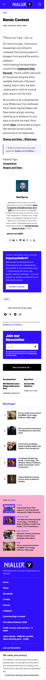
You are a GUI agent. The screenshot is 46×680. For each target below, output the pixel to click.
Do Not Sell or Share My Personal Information (22, 675)
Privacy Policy (32, 353)
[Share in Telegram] (15, 314)
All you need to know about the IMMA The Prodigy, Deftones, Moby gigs (29, 415)
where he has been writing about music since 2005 (22, 207)
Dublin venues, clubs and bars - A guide (18, 629)
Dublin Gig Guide (22, 517)
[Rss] (34, 240)
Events (19, 505)
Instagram (7, 610)
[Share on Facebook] (5, 314)
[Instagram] (10, 240)
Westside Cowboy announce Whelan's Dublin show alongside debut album (28, 535)
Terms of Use (12, 355)
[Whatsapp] (17, 240)
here (13, 124)
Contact (6, 599)
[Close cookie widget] (41, 654)
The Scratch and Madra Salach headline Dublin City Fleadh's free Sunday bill (29, 446)
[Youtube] (13, 240)
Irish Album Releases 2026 (15, 622)
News (5, 13)
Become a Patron (17, 287)
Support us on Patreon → (26, 151)
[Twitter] (31, 240)
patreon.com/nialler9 (15, 233)
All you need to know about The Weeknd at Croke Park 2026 (29, 430)
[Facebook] (27, 240)
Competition (10, 163)
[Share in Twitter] (10, 314)
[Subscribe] (35, 346)
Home (5, 582)
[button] (4, 4)
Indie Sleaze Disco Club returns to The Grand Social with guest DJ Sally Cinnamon (28, 510)
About (5, 588)
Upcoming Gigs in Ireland (14, 616)
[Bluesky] (24, 240)
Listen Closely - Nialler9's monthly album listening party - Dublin (18, 637)
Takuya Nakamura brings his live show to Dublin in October (28, 479)
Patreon (6, 605)
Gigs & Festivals (23, 531)
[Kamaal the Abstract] (31, 386)
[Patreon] (20, 240)
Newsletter (8, 593)
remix (6, 299)
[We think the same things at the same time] (12, 386)
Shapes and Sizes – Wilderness (20, 139)
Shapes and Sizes (12, 167)
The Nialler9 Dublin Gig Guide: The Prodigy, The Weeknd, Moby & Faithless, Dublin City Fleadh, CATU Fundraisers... (29, 462)
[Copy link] (20, 314)
